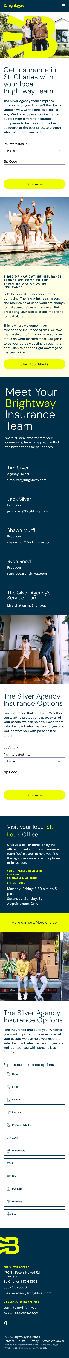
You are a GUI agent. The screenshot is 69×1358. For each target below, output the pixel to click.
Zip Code (10, 162)
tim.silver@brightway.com (26, 480)
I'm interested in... (17, 144)
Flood (15, 1086)
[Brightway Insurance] (14, 6)
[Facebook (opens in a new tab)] (6, 1323)
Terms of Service (32, 1347)
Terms (21, 1341)
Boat (15, 1176)
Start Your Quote (35, 364)
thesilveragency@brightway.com (27, 1293)
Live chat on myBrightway (27, 605)
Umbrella (17, 1201)
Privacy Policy (11, 1347)
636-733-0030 (15, 1287)
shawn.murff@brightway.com (29, 542)
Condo (16, 1099)
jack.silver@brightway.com (27, 511)
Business (17, 1188)
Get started (34, 184)
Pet (14, 1214)
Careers (9, 1341)
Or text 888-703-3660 (21, 1313)
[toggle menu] (63, 6)
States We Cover (53, 1341)
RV (13, 1163)
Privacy (34, 1341)
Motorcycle (18, 1150)
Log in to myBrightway (20, 1307)
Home (15, 1074)
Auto (15, 1137)
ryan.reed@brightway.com (27, 573)
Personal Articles (21, 1125)
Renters (16, 1112)
